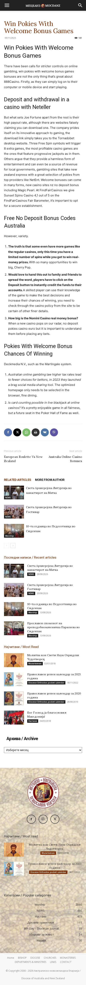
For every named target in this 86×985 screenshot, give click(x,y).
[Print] (36, 432)
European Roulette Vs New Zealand (23, 459)
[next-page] (12, 545)
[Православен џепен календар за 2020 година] (14, 698)
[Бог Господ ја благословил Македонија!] (14, 718)
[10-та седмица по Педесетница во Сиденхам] (14, 531)
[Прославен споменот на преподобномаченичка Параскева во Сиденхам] (14, 628)
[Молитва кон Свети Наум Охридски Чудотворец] (14, 660)
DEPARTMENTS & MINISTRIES (30, 962)
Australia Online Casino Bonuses (65, 459)
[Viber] (54, 432)
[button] (6, 5)
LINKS (53, 962)
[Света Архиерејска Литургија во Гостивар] (14, 512)
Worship (9, 535)
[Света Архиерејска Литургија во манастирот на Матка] (14, 492)
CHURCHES (50, 957)
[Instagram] (43, 819)
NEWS (8, 497)
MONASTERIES (68, 957)
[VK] (45, 432)
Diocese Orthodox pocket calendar (46, 682)
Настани (32, 721)
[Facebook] (8, 432)
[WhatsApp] (26, 432)
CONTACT (65, 962)
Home (10, 957)
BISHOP (22, 957)
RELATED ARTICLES (17, 480)
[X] (17, 432)
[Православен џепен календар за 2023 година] (14, 679)
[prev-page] (6, 545)
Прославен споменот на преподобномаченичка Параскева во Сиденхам (53, 627)
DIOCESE (35, 957)
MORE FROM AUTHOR (49, 480)
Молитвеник (35, 663)
